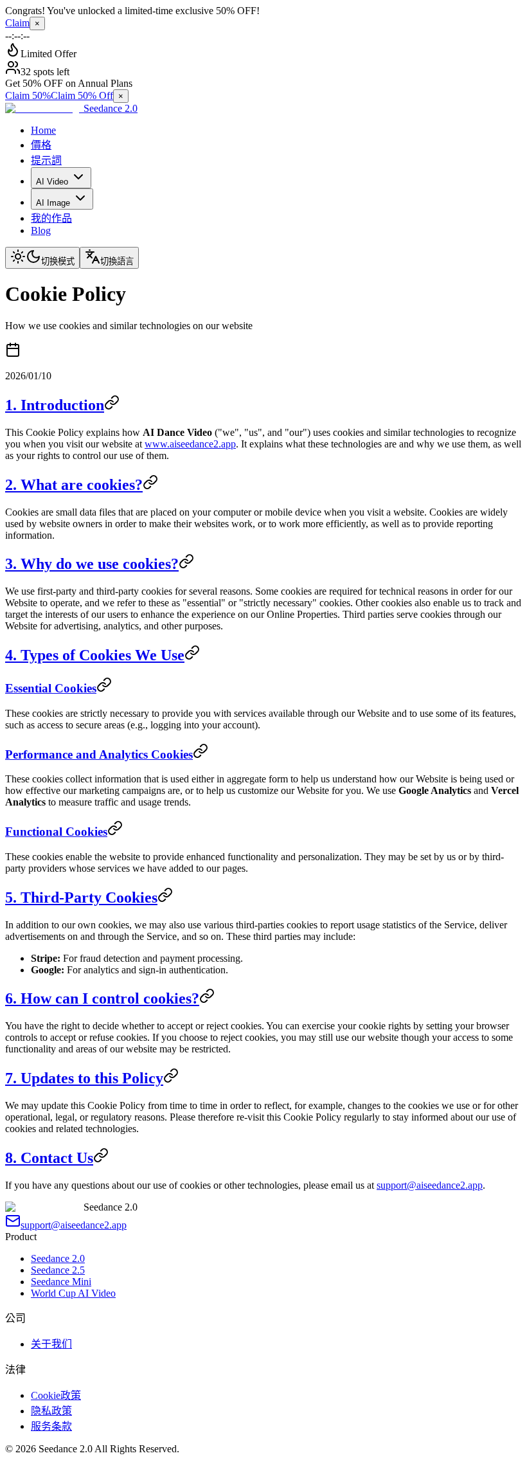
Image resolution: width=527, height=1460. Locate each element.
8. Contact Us (49, 1157)
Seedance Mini (61, 1281)
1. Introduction (54, 405)
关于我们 (51, 1343)
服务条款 (51, 1426)
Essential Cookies (50, 688)
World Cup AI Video (73, 1293)
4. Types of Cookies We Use (94, 655)
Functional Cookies (56, 831)
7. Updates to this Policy (84, 1078)
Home (43, 130)
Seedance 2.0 (58, 1258)
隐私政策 (51, 1410)
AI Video (52, 181)
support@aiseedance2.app (430, 1185)
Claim (17, 22)
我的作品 (51, 218)
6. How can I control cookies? (102, 998)
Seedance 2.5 (58, 1270)
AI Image (53, 203)
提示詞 (46, 160)
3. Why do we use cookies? (92, 563)
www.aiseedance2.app (190, 443)
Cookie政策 (56, 1395)
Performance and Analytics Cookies (99, 754)
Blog (41, 230)
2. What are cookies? (74, 484)
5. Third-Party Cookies (81, 897)
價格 (41, 145)
